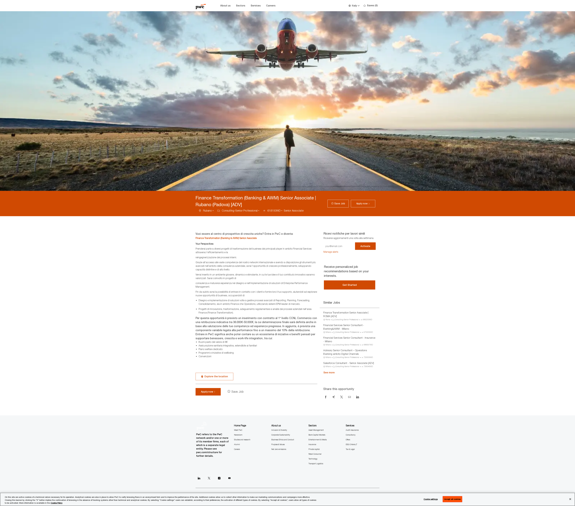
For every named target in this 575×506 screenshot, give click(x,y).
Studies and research (242, 439)
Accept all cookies (452, 499)
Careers (271, 5)
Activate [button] (365, 246)
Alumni (237, 444)
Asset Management (316, 430)
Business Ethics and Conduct (282, 439)
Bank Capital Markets (316, 435)
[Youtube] (229, 478)
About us (225, 5)
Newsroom (238, 435)
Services (256, 5)
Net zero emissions (278, 449)
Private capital (314, 449)
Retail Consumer (314, 454)
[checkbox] (338, 203)
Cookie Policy (56, 503)
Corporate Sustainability (280, 435)
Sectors (240, 5)
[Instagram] (219, 478)
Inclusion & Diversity (279, 430)
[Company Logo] (203, 6)
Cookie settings (431, 499)
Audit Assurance (352, 430)
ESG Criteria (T (351, 444)
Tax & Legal (350, 449)
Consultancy (350, 435)
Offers (348, 439)
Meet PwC (238, 430)
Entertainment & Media (317, 439)
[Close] (570, 499)
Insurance (312, 444)
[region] (287, 499)
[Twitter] (209, 478)
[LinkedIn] (199, 478)
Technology (312, 459)
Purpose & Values (278, 444)
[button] (354, 5)
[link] (330, 251)
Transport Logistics (315, 463)
